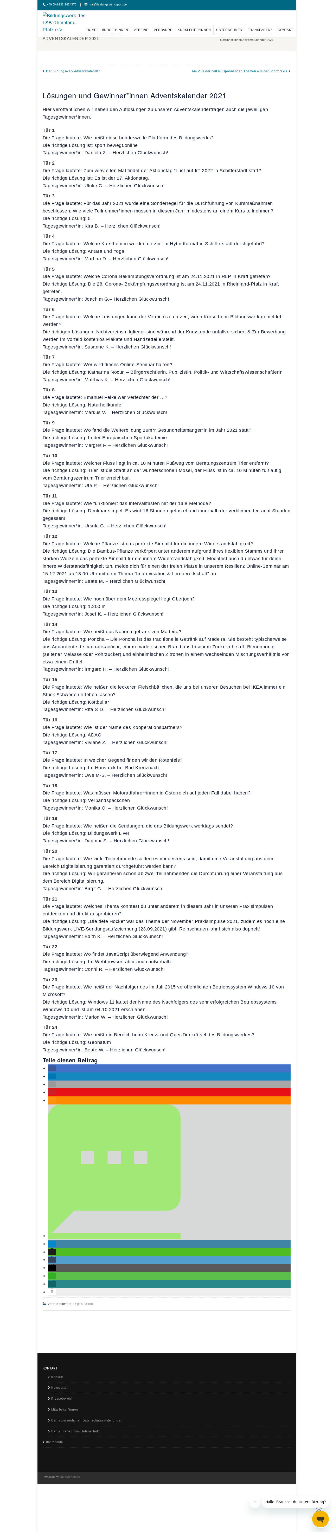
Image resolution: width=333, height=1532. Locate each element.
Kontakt (57, 1377)
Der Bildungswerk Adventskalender (73, 71)
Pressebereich (62, 1398)
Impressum (54, 1442)
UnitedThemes (70, 1476)
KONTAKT (285, 30)
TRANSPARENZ (260, 30)
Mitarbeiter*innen (64, 1409)
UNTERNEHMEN (229, 30)
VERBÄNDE (163, 30)
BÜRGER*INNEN (115, 30)
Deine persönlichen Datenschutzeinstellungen (87, 1420)
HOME (92, 30)
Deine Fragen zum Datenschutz (75, 1431)
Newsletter (59, 1387)
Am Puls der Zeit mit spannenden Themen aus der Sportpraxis (239, 71)
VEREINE (141, 30)
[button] (52, 1068)
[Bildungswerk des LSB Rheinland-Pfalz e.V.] (65, 23)
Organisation (83, 1304)
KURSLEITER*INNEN (194, 30)
